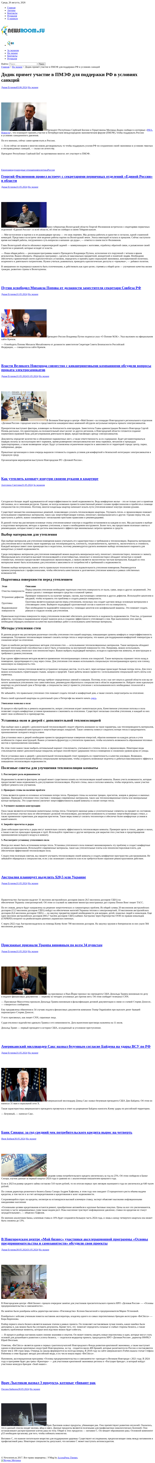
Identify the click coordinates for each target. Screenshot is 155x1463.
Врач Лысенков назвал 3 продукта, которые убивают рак (48, 1383)
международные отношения (23, 170)
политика (43, 170)
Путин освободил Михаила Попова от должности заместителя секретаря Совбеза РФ (71, 288)
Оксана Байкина (9, 1389)
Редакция (12, 16)
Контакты (12, 13)
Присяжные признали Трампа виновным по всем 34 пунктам (51, 945)
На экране (12, 53)
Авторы (11, 10)
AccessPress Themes (68, 1457)
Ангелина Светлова (11, 485)
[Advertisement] (77, 94)
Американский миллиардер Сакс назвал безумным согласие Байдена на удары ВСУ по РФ (76, 1046)
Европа (5, 170)
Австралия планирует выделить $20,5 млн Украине (43, 877)
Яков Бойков (7, 1138)
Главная (11, 7)
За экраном (13, 50)
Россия (51, 170)
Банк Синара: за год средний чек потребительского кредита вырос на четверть (66, 1132)
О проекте (12, 18)
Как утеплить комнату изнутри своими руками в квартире (49, 479)
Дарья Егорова (8, 87)
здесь (93, 698)
